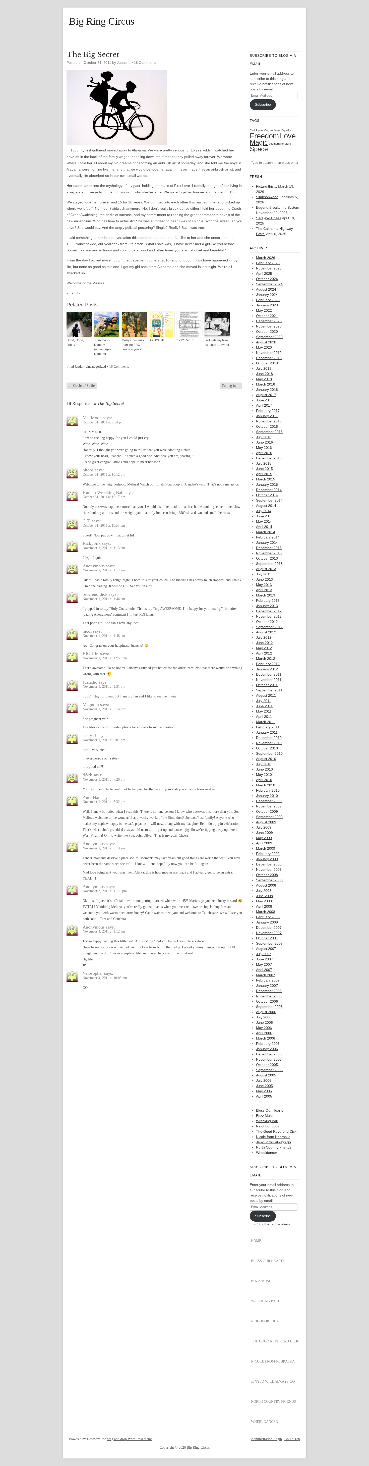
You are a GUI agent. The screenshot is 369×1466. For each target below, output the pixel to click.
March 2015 (265, 479)
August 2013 (266, 569)
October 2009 (267, 811)
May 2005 (264, 1091)
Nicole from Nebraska (273, 1137)
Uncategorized (96, 366)
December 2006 (269, 991)
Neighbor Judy (267, 1126)
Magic (259, 142)
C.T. (87, 520)
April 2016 (264, 453)
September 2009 (269, 817)
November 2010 (269, 743)
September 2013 (269, 564)
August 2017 (266, 395)
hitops (88, 469)
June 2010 (264, 769)
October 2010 (267, 748)
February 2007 (268, 980)
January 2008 (267, 922)
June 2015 (264, 469)
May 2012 (264, 648)
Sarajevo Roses (268, 218)
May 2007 (264, 964)
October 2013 (267, 558)
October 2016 (267, 426)
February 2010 (268, 790)
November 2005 (269, 1059)
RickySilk (92, 543)
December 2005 (269, 1054)
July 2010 (263, 764)
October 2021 (267, 316)
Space (259, 149)
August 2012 (266, 632)
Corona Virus (272, 130)
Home (256, 1241)
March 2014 (265, 532)
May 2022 (264, 310)
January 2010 (267, 796)
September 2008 (269, 880)
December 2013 (269, 548)
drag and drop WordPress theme (129, 1439)
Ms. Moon (92, 417)
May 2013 (264, 585)
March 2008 (265, 912)
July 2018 (263, 368)
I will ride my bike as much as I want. (217, 343)
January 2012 (267, 669)
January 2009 (267, 859)
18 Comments (145, 63)
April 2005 (264, 1096)
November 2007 (269, 933)
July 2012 (263, 637)
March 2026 (265, 258)
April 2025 (264, 274)
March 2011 (265, 722)
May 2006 (264, 1028)
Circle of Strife (82, 386)
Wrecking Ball (267, 1121)
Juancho (90, 682)
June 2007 (264, 959)
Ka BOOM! (156, 340)
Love (288, 136)
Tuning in (231, 386)
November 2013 (269, 553)
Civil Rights (256, 130)
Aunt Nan (91, 797)
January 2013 (267, 606)
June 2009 (264, 833)
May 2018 (264, 379)
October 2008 (267, 875)
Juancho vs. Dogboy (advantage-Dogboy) (102, 347)
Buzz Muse (265, 1116)
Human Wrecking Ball (103, 492)
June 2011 (264, 706)
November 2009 (269, 806)
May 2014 (264, 521)
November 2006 (269, 996)
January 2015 (267, 484)
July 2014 (263, 511)
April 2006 (264, 1033)
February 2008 (268, 917)
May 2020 (264, 347)
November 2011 (268, 680)
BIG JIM (91, 653)
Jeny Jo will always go (273, 1142)
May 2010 (264, 775)
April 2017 (264, 405)
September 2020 (269, 337)
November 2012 (269, 616)
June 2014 (264, 516)
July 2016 (263, 437)
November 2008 (269, 869)
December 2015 (269, 458)
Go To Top (292, 1439)
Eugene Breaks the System (277, 207)
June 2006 (264, 1022)
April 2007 (264, 970)
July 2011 (263, 701)
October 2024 (267, 279)
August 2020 (266, 342)
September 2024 (269, 284)
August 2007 (266, 949)
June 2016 (264, 442)
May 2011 (264, 711)
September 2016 (269, 432)
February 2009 (268, 854)
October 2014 (267, 495)
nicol (87, 631)
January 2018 (267, 390)
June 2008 (264, 896)
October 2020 (267, 332)
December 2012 (269, 611)
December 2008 (269, 864)
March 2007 (265, 975)
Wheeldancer (266, 1153)
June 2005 (264, 1086)
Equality (286, 130)
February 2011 (267, 727)
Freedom (264, 136)
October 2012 (267, 622)
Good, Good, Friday (75, 343)
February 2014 (268, 537)
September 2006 (269, 1007)
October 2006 (267, 1001)
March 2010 (265, 785)
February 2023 (268, 300)
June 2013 (264, 579)
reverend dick (95, 594)
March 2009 (265, 848)
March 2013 (265, 595)
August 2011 (266, 695)
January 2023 (267, 305)
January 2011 (267, 732)
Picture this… (266, 186)
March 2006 (265, 1038)
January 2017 (267, 416)
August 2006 (266, 1012)
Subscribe (263, 104)
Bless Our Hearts (269, 1110)
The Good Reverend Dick (276, 1131)
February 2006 (268, 1044)
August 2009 (266, 822)
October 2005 (267, 1065)
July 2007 (263, 954)
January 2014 (267, 542)
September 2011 (269, 690)
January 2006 (267, 1049)
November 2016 (269, 421)
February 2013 (268, 601)
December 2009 (269, 801)
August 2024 (266, 289)
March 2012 (265, 659)
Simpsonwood (267, 197)
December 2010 (269, 738)
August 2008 (266, 885)
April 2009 (264, 843)
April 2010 (264, 780)
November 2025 (269, 268)
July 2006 (263, 1017)
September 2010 (269, 753)
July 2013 (263, 574)
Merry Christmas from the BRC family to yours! (133, 345)
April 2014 (264, 527)
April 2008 (264, 906)
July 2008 (263, 891)
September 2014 (269, 500)
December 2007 (269, 928)
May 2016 (264, 448)
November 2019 (269, 353)
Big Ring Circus (102, 21)
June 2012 (264, 643)
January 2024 (267, 295)
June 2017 (264, 400)
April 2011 (264, 717)
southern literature (280, 143)
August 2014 (266, 506)
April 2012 (264, 653)
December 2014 (269, 490)
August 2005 (266, 1075)
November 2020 (269, 326)
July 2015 (263, 463)
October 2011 (267, 685)
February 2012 (268, 664)
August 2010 (266, 759)
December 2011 (268, 674)
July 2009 (263, 827)
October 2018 (267, 363)
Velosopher (93, 973)
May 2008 (264, 901)
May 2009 (264, 838)
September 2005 (269, 1070)
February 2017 (268, 411)
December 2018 (269, 358)
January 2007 (267, 986)
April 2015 (264, 474)
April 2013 (264, 590)
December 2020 (269, 321)
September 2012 (269, 627)
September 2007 (269, 943)
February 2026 (268, 263)
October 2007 (267, 938)
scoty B (89, 735)
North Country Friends (273, 1147)
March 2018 (265, 384)
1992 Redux (185, 340)
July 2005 (263, 1080)
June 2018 (264, 374)
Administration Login (266, 1439)
